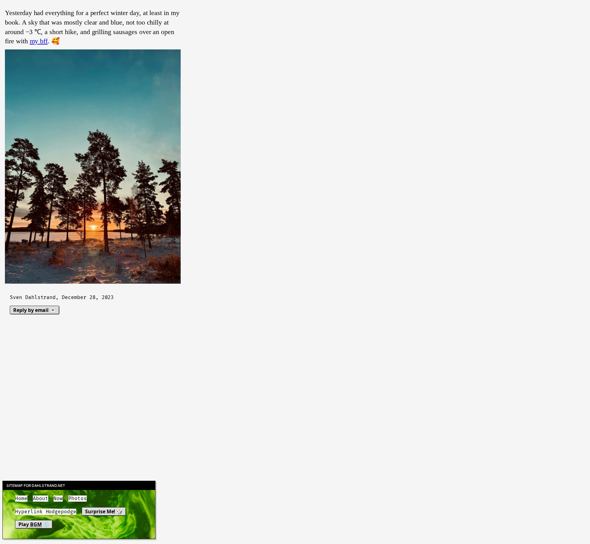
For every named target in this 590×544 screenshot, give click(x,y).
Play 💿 (33, 524)
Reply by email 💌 (34, 310)
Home (21, 498)
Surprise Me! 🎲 (104, 511)
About (40, 498)
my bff (39, 41)
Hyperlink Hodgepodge (45, 512)
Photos (77, 498)
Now (58, 498)
